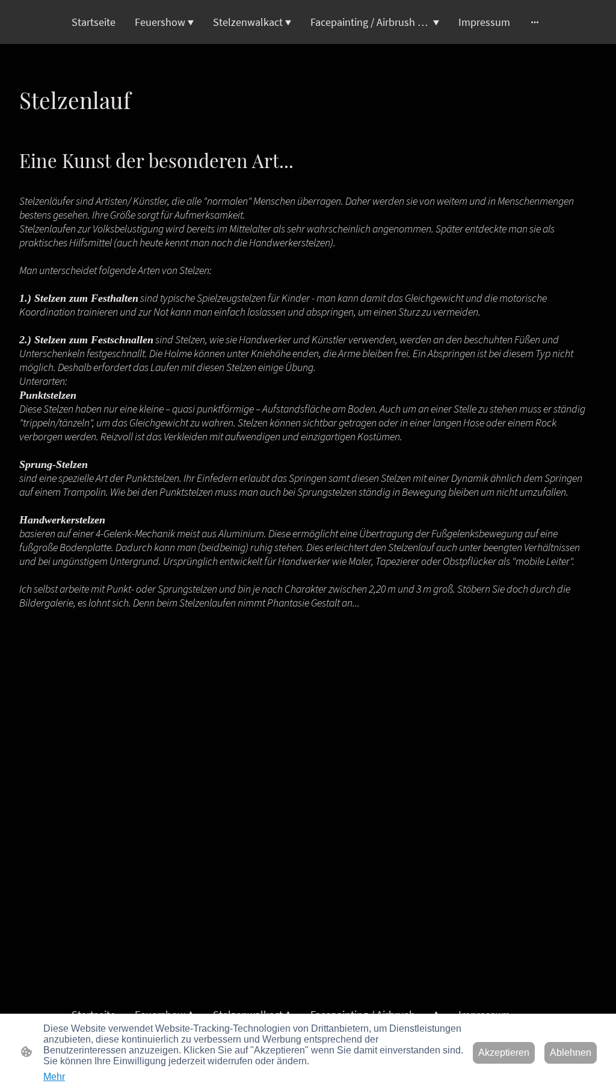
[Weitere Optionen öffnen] (534, 22)
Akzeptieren (503, 1052)
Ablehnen (570, 1052)
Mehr (54, 1077)
